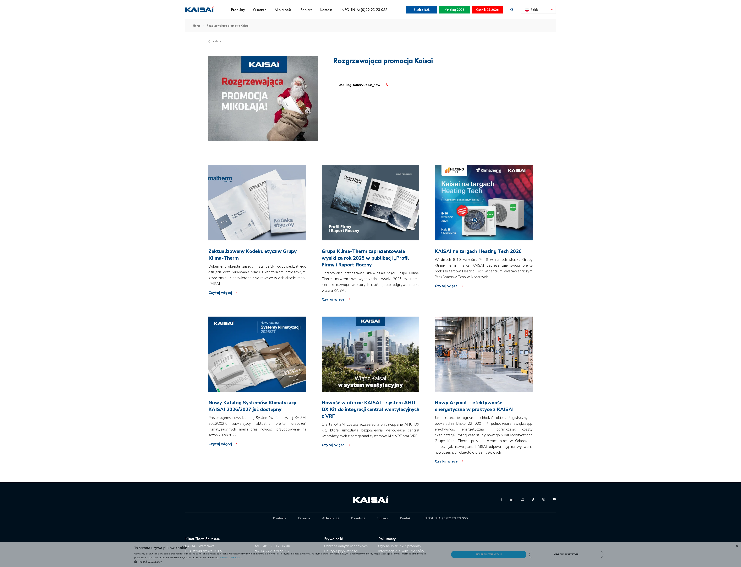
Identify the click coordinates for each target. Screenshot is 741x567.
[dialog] (370, 554)
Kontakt (326, 9)
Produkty (238, 9)
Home (196, 25)
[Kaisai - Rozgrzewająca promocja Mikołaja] (263, 98)
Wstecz (217, 41)
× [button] (736, 546)
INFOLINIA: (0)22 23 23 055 (363, 9)
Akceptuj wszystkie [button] (489, 554)
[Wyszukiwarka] (511, 9)
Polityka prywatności (231, 557)
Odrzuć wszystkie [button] (566, 554)
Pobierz (306, 9)
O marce (259, 9)
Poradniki (358, 518)
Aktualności (283, 9)
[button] (287, 561)
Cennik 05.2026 (487, 9)
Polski (535, 9)
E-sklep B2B (422, 9)
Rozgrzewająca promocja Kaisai (228, 25)
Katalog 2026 (454, 9)
